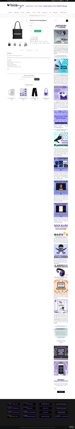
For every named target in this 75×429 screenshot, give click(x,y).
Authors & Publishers (63, 12)
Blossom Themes (37, 427)
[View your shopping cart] (67, 0)
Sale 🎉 (34, 12)
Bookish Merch (16, 12)
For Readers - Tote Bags (34, 38)
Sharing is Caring (20, 0)
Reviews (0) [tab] (36, 50)
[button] (26, 21)
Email (55, 387)
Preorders (22, 12)
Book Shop (10, 12)
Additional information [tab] (29, 50)
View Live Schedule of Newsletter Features (61, 129)
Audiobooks (28, 12)
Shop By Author (9, 0)
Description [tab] (21, 50)
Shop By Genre (15, 0)
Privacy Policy (53, 427)
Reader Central (44, 12)
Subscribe (36, 79)
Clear (48, 27)
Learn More (61, 342)
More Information (64, 83)
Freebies (38, 12)
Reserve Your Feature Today (61, 130)
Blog (50, 12)
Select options (12, 92)
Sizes (31, 25)
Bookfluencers (55, 12)
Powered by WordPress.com (47, 427)
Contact (25, 0)
